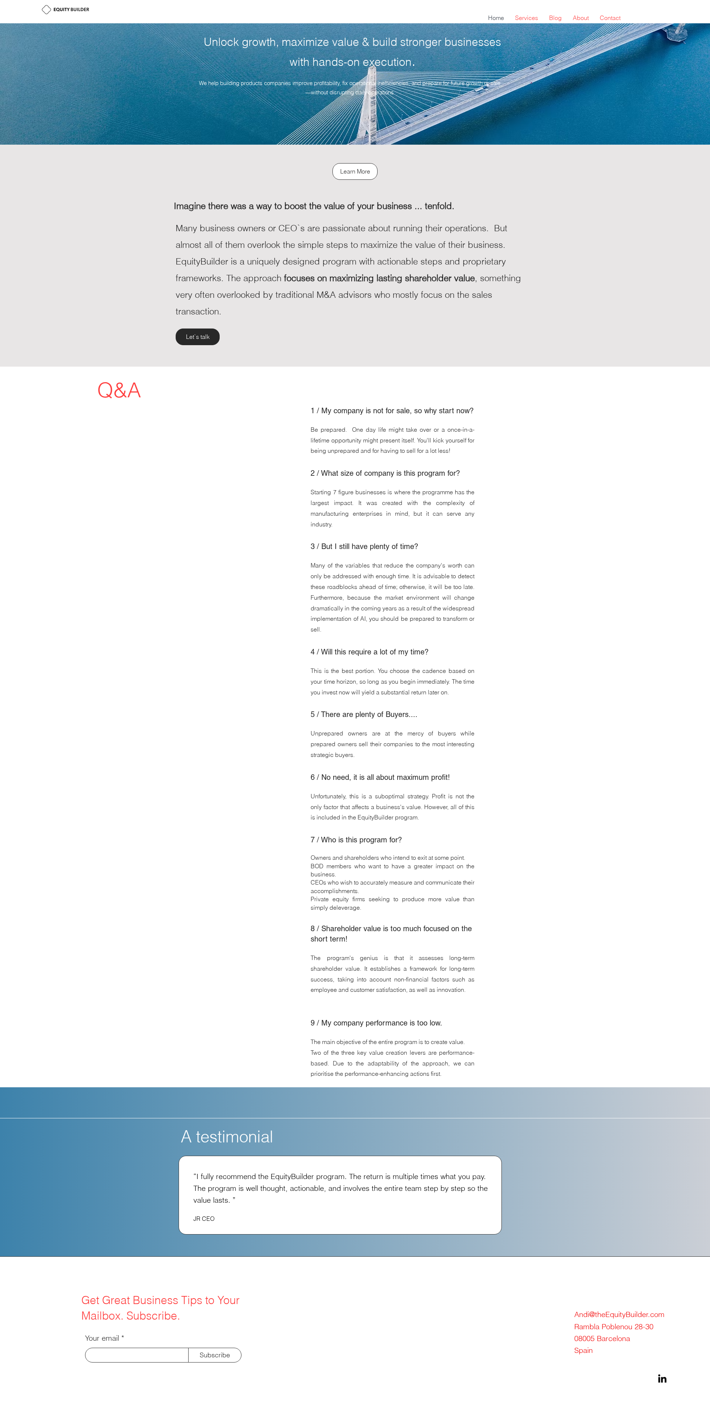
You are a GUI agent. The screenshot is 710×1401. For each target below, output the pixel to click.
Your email (102, 1338)
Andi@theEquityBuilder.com (619, 1314)
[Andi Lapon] (662, 1378)
